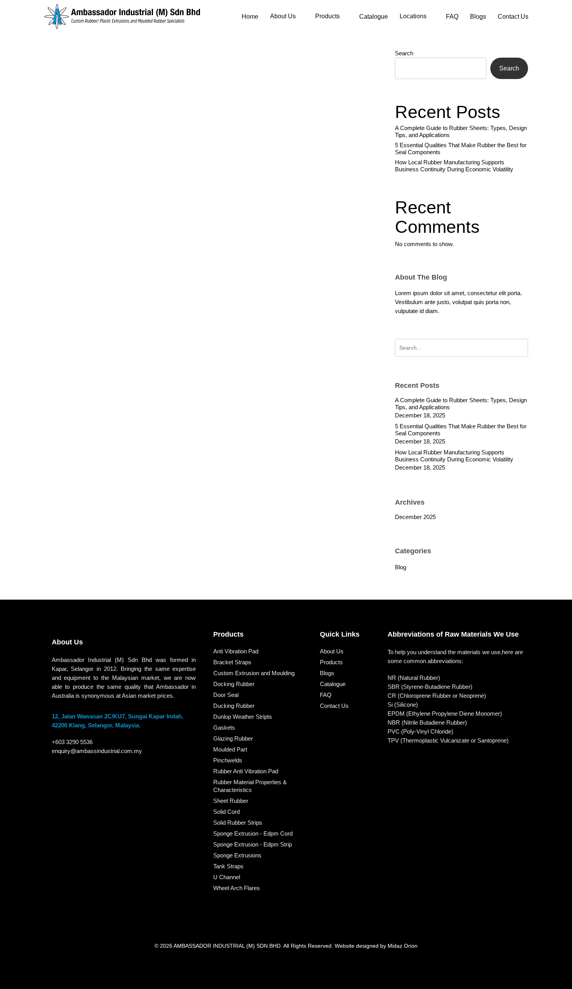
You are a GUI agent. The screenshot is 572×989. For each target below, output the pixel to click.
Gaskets (224, 727)
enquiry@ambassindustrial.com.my (97, 751)
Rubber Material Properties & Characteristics (250, 786)
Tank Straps (228, 866)
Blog (180, 532)
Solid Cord (226, 811)
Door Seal (226, 695)
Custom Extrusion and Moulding (254, 673)
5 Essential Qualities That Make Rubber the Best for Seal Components (460, 148)
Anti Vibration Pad (235, 651)
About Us (332, 651)
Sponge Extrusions (237, 855)
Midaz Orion (403, 946)
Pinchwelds (227, 760)
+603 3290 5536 (72, 742)
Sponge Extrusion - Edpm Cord (253, 833)
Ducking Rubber (233, 705)
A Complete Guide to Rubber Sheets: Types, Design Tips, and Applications (461, 131)
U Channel (226, 877)
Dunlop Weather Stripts (242, 716)
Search (404, 53)
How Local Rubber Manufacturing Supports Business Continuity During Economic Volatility (454, 165)
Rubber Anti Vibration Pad (245, 771)
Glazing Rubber (233, 738)
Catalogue (333, 684)
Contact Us (334, 705)
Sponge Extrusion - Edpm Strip (252, 844)
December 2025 (415, 517)
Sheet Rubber (230, 800)
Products (331, 662)
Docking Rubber (233, 684)
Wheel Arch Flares (236, 888)
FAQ (326, 695)
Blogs (327, 673)
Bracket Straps (232, 662)
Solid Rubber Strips (237, 822)
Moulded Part (230, 749)
